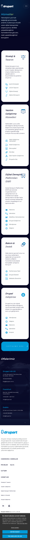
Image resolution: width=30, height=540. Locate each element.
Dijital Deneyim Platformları (8, 491)
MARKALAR (14, 459)
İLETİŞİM (4, 471)
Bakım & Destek (5, 495)
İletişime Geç (15, 346)
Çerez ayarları (15, 527)
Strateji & (10, 58)
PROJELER (4, 465)
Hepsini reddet (15, 532)
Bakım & (9, 245)
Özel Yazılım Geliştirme (16, 155)
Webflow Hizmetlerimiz (16, 217)
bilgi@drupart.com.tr (8, 381)
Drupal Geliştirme (14, 220)
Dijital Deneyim (13, 178)
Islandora (12, 213)
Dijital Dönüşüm (14, 95)
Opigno (11, 228)
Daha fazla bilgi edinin (22, 523)
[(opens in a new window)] (3, 505)
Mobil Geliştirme (14, 144)
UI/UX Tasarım (13, 87)
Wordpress (12, 224)
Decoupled (12, 148)
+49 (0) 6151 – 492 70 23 (8, 396)
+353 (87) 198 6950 (7, 413)
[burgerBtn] (26, 6)
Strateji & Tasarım (6, 482)
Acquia (11, 332)
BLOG (12, 465)
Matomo (12, 209)
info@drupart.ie (7, 416)
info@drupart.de (7, 399)
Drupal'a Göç (13, 159)
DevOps (11, 152)
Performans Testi (14, 271)
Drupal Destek (13, 274)
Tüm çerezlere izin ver (15, 536)
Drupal (10, 295)
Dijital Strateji (13, 91)
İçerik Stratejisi (14, 84)
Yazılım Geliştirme (10, 114)
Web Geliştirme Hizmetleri (14, 140)
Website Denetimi (15, 278)
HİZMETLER (5, 477)
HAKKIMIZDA (5, 459)
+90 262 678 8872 (7, 378)
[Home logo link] (7, 6)
